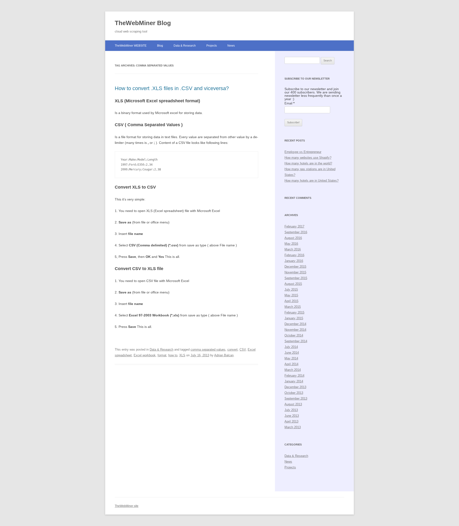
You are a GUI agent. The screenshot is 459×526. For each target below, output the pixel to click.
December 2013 (295, 387)
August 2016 (293, 238)
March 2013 (292, 427)
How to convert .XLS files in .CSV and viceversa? (172, 88)
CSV (243, 349)
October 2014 (293, 335)
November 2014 (295, 329)
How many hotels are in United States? (311, 180)
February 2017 (294, 226)
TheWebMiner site (126, 506)
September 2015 (295, 278)
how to (172, 355)
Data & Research (185, 45)
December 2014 (295, 324)
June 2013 (291, 416)
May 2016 (291, 243)
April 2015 (291, 301)
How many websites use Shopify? (307, 157)
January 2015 (293, 318)
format (162, 355)
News (231, 45)
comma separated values (208, 349)
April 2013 (291, 421)
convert (232, 349)
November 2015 (295, 272)
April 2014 (291, 364)
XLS (182, 355)
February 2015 (294, 312)
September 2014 (295, 341)
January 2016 (293, 261)
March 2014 (292, 370)
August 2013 (293, 404)
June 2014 (291, 352)
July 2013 (291, 410)
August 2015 (293, 284)
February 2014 (294, 375)
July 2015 (291, 289)
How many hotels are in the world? (308, 163)
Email (289, 103)
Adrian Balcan (224, 355)
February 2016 (294, 255)
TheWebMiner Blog (143, 23)
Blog (160, 45)
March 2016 (292, 249)
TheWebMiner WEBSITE (131, 45)
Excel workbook (145, 355)
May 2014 (291, 358)
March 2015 (292, 307)
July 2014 (291, 347)
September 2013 (295, 398)
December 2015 (295, 266)
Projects (211, 45)
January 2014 (293, 381)
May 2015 (291, 295)
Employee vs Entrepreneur (302, 152)
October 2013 (293, 393)
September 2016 (295, 232)
